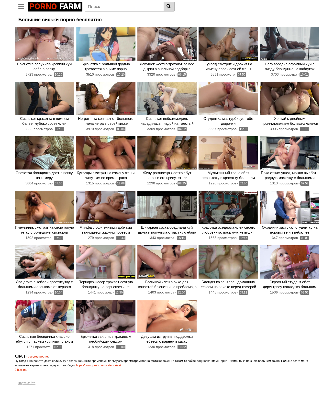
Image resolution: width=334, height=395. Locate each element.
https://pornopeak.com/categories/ (98, 365)
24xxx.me (21, 370)
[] (169, 6)
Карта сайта (26, 383)
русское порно (38, 356)
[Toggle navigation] (23, 6)
